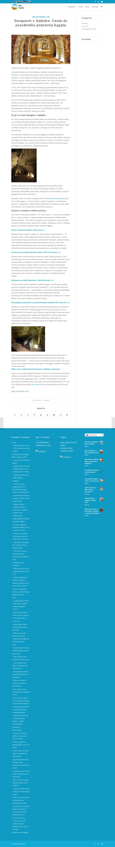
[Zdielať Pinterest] (34, 415)
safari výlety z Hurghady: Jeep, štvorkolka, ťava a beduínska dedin (21, 545)
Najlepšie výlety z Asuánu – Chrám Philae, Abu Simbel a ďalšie (21, 448)
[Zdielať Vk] (54, 415)
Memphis (15, 75)
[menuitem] (71, 6)
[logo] (19, 6)
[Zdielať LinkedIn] (41, 415)
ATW (19, 391)
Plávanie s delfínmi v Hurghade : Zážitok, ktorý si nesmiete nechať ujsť (21, 527)
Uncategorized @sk (41, 17)
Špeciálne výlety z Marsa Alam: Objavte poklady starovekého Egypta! (21, 709)
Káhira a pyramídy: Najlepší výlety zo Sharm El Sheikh (21, 745)
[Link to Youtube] (102, 1)
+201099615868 (42, 442)
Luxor (14, 645)
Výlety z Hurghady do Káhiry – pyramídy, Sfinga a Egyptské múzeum (21, 592)
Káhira (14, 598)
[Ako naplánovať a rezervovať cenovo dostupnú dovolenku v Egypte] (113, 423)
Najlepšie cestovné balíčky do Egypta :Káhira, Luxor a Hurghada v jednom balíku (21, 469)
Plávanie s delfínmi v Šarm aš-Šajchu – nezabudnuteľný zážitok (21, 791)
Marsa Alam (16, 654)
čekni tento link (37, 384)
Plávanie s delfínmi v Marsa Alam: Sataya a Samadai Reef (19, 683)
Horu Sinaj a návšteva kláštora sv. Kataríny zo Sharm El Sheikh (20, 736)
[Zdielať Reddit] (60, 415)
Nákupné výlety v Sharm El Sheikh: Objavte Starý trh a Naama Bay (21, 774)
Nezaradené (16, 727)
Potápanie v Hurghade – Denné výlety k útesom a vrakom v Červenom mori (21, 536)
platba (62, 445)
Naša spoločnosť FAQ (68, 442)
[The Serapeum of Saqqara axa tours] (40, 49)
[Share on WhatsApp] (28, 415)
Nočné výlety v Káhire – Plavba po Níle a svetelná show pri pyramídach (20, 615)
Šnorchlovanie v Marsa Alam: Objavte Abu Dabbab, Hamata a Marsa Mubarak (21, 701)
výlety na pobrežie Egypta (20, 832)
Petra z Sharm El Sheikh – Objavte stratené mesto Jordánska (21, 783)
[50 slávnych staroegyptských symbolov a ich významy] (1, 423)
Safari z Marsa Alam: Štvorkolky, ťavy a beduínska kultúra (21, 692)
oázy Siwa (17, 621)
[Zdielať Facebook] (14, 415)
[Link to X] (98, 1)
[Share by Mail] (67, 415)
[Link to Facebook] (95, 1)
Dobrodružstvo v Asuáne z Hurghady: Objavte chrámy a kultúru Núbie (21, 498)
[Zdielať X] (21, 415)
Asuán (14, 443)
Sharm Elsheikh (17, 730)
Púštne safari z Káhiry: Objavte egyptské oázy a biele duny (20, 627)
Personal (85, 26)
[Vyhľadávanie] (102, 6)
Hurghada (15, 481)
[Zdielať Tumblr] (47, 415)
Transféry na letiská (18, 818)
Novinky (85, 23)
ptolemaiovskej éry (57, 198)
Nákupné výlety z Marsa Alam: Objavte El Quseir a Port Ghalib (21, 674)
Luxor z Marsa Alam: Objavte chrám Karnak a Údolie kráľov (20, 665)
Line (47, 400)
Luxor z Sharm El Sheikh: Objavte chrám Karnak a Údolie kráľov (21, 753)
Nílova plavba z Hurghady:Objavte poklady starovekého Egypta (21, 518)
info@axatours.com (43, 445)
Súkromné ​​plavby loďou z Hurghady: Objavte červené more (21, 571)
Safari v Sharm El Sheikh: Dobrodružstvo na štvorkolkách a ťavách (21, 800)
